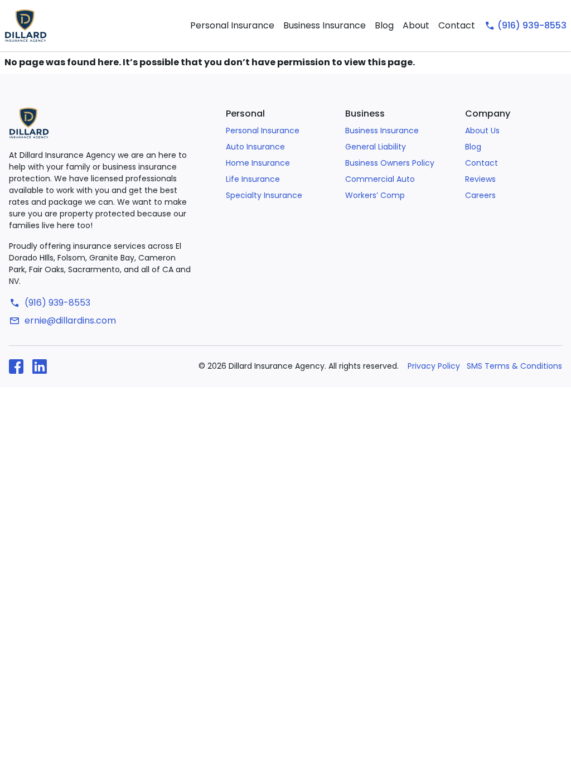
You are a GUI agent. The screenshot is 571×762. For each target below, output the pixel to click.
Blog (384, 25)
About (416, 25)
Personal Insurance (232, 25)
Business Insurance (324, 25)
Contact (456, 25)
